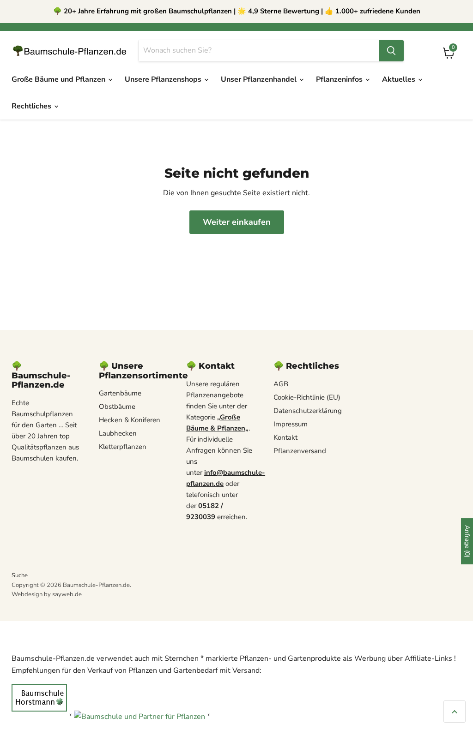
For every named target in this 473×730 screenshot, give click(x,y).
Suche (20, 575)
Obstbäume (117, 406)
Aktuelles (399, 79)
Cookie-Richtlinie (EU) (306, 397)
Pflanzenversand (299, 450)
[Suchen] (391, 50)
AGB (280, 384)
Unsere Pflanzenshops (164, 79)
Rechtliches (32, 106)
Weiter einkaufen (237, 221)
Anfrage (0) (467, 541)
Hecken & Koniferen (129, 420)
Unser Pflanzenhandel (259, 79)
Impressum (290, 424)
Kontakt (285, 437)
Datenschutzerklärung (307, 410)
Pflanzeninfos (340, 79)
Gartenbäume (120, 393)
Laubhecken (118, 433)
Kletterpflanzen (122, 446)
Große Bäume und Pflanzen (59, 79)
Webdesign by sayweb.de (47, 594)
